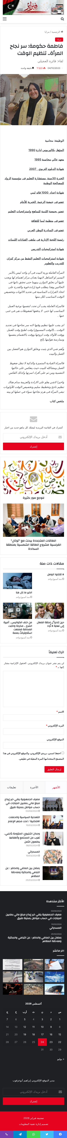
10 (42, 1026)
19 (24, 1034)
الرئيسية (56, 31)
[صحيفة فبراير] (33, 7)
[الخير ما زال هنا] (17, 581)
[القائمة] (5, 18)
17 (42, 1034)
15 (59, 1034)
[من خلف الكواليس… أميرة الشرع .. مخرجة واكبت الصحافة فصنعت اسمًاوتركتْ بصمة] (17, 611)
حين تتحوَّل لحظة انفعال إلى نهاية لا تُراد (50, 624)
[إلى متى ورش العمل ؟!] (54, 976)
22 (59, 1042)
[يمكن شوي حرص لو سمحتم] (12, 976)
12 (24, 1026)
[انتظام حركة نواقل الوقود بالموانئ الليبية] (54, 989)
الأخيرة (34, 787)
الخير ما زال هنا (24, 592)
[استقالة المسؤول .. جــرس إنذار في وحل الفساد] (54, 964)
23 (51, 1042)
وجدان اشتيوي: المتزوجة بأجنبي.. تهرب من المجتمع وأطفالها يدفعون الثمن (22, 837)
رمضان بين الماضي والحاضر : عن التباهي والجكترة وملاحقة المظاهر (22, 872)
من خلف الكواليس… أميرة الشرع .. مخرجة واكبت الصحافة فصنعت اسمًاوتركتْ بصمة (18, 627)
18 (33, 1034)
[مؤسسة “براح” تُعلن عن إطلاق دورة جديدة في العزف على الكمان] (12, 989)
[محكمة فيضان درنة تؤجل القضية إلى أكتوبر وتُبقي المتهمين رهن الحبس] (33, 989)
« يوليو (60, 1058)
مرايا (47, 31)
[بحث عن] (62, 18)
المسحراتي (34, 851)
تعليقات (11, 787)
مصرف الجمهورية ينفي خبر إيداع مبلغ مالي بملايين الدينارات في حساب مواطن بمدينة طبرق (22, 803)
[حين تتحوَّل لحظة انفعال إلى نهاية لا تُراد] (49, 611)
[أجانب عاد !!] (33, 964)
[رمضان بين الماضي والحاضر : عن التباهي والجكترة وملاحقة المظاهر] (53, 873)
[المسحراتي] (53, 857)
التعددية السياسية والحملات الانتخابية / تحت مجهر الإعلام (24, 819)
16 (51, 1034)
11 (33, 1026)
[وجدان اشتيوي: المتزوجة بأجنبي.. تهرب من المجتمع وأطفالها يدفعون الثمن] (53, 839)
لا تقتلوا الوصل (55, 574)
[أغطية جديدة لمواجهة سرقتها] (33, 976)
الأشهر (56, 787)
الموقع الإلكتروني (55, 739)
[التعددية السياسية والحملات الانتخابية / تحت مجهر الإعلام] (53, 822)
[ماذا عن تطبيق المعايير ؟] (12, 964)
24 (42, 1042)
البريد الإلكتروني (55, 725)
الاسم (60, 711)
